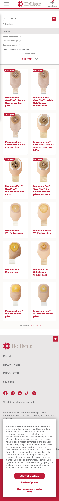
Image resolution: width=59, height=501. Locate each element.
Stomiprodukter (10, 36)
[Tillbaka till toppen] (55, 339)
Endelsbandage (10, 40)
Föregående (23, 325)
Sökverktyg (8, 24)
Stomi (7, 356)
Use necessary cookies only (29, 490)
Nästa (38, 325)
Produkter (11, 373)
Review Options (29, 482)
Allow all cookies (29, 475)
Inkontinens (12, 364)
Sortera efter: (29, 53)
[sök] (54, 19)
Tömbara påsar (10, 45)
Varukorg (52, 4)
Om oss (8, 381)
